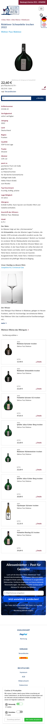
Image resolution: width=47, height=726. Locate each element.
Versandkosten (10, 91)
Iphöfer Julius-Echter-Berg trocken (30, 425)
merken (44, 89)
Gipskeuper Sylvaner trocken (27, 505)
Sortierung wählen (10, 335)
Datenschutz (23, 685)
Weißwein (26, 20)
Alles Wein (6, 20)
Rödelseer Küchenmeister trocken (29, 451)
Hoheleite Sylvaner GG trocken (28, 398)
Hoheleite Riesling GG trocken (28, 532)
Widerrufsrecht (23, 681)
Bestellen (41, 98)
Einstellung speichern (13, 719)
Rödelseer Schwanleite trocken (28, 371)
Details (39, 362)
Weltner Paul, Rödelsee (11, 32)
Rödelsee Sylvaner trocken (27, 344)
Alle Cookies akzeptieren (33, 719)
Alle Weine (16, 20)
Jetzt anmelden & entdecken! (23, 599)
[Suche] (41, 15)
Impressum (23, 672)
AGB (23, 677)
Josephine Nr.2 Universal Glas (12, 267)
